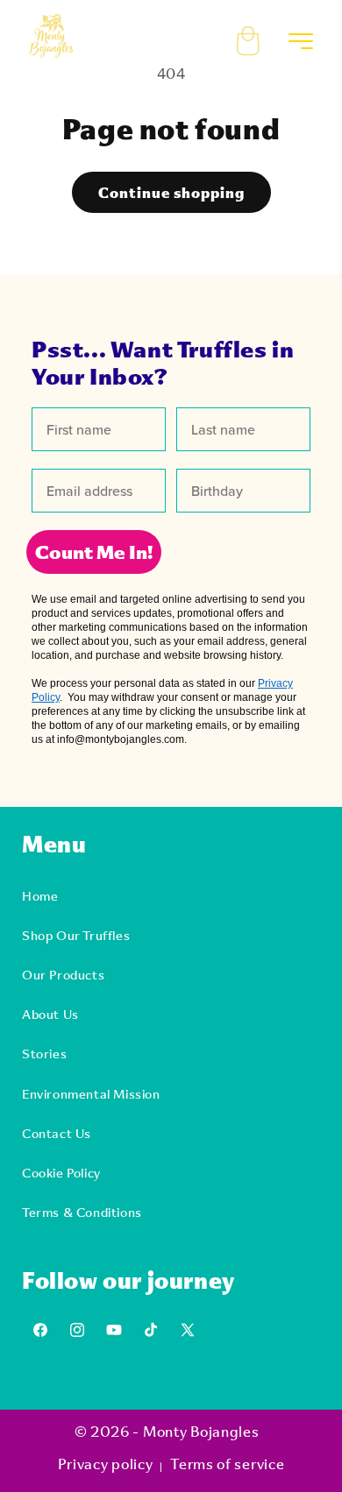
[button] (261, 35)
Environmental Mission (91, 1094)
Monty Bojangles (201, 1430)
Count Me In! (94, 552)
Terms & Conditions (82, 1212)
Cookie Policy (61, 1172)
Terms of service (227, 1463)
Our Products (63, 974)
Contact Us (56, 1133)
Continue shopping (171, 192)
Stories (44, 1053)
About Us (50, 1014)
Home (40, 896)
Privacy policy (105, 1463)
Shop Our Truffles (76, 935)
